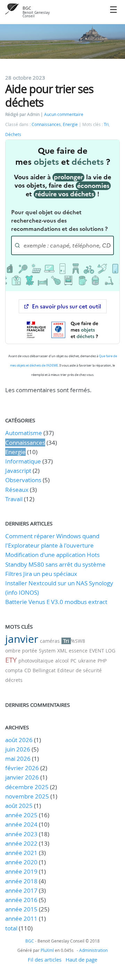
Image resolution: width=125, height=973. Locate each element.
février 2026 (22, 768)
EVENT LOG (102, 650)
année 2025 (21, 815)
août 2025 (19, 806)
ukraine (87, 660)
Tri (106, 124)
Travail (14, 499)
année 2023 (21, 834)
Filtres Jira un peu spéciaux (41, 574)
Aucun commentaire (63, 114)
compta (14, 670)
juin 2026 (17, 749)
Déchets (13, 134)
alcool (62, 660)
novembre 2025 (27, 796)
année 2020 (21, 862)
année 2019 (21, 871)
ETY (11, 660)
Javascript (18, 471)
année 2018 (21, 881)
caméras (50, 641)
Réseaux (16, 490)
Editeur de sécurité (79, 670)
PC (73, 660)
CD (27, 670)
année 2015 (21, 909)
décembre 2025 (27, 787)
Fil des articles (44, 959)
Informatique (23, 461)
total (12, 928)
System (47, 650)
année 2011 (21, 918)
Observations (23, 480)
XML (62, 650)
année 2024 (21, 824)
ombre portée (21, 650)
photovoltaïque (35, 660)
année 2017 (21, 890)
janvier (21, 639)
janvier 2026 (22, 777)
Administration (93, 950)
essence (78, 650)
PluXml (47, 950)
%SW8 (78, 641)
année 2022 (21, 843)
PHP (102, 660)
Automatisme (23, 433)
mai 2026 (18, 759)
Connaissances (46, 124)
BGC (27, 8)
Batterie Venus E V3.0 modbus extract (56, 602)
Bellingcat (44, 670)
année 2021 (21, 853)
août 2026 (19, 740)
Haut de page (81, 959)
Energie (70, 124)
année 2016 (21, 900)
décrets (14, 680)
